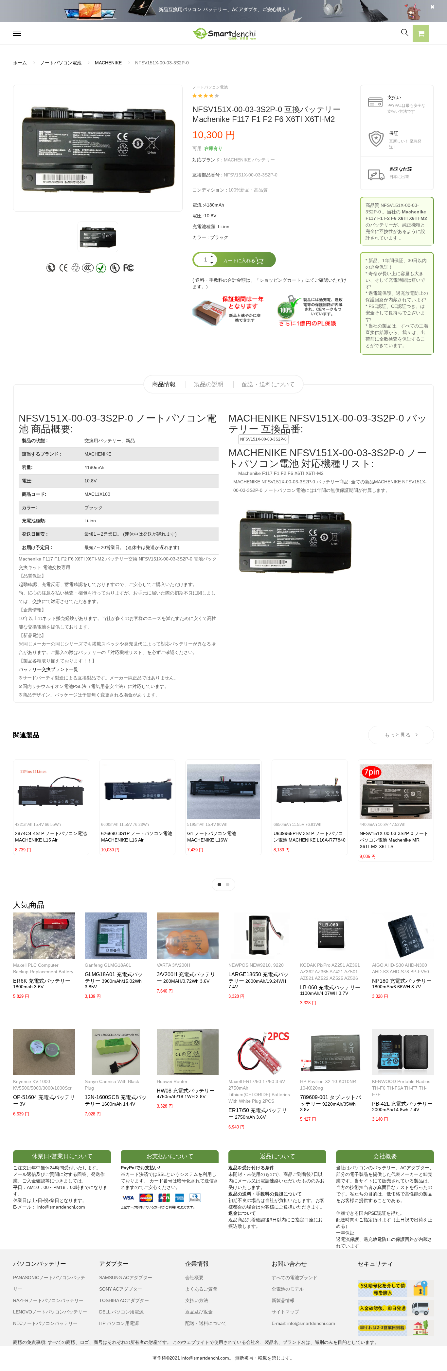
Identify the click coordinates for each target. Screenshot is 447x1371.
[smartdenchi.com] (223, 33)
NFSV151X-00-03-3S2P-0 (263, 439)
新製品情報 (283, 1300)
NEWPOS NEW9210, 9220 (256, 965)
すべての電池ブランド (294, 1277)
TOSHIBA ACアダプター (124, 1300)
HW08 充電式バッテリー (186, 1091)
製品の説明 (209, 384)
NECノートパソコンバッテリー (45, 1323)
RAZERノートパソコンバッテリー (48, 1300)
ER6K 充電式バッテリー (41, 981)
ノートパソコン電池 (60, 62)
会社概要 (194, 1277)
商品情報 (164, 384)
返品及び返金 (199, 1311)
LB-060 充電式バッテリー (330, 987)
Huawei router (172, 1081)
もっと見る (397, 735)
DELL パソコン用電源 (121, 1311)
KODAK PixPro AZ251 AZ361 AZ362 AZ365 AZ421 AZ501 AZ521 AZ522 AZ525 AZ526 (330, 971)
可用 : (198, 148)
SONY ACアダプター (120, 1289)
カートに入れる (239, 260)
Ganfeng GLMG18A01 (108, 965)
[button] (421, 34)
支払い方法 (196, 1300)
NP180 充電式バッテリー (402, 981)
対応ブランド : (207, 159)
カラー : (200, 237)
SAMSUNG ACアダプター (125, 1277)
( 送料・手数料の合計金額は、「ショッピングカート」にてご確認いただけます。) (269, 283)
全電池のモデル (288, 1289)
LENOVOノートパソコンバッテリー (50, 1311)
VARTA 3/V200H (173, 965)
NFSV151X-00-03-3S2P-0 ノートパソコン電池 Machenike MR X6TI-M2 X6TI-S (394, 840)
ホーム (20, 62)
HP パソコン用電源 (119, 1323)
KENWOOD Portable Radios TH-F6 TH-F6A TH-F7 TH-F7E (401, 1088)
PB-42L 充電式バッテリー (402, 1104)
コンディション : (209, 189)
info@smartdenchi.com (310, 1323)
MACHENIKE (108, 62)
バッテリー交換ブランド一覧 (48, 669)
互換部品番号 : (207, 174)
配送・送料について (268, 384)
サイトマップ (285, 1311)
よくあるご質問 (201, 1289)
